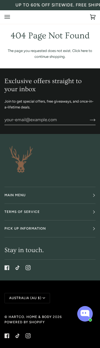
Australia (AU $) (25, 298)
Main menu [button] (15, 195)
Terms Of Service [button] (22, 212)
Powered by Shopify (24, 322)
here (84, 51)
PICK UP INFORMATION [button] (25, 228)
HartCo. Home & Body (30, 317)
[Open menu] (12, 17)
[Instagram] (28, 267)
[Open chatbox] (85, 314)
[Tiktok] (17, 267)
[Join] (88, 119)
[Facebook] (6, 267)
